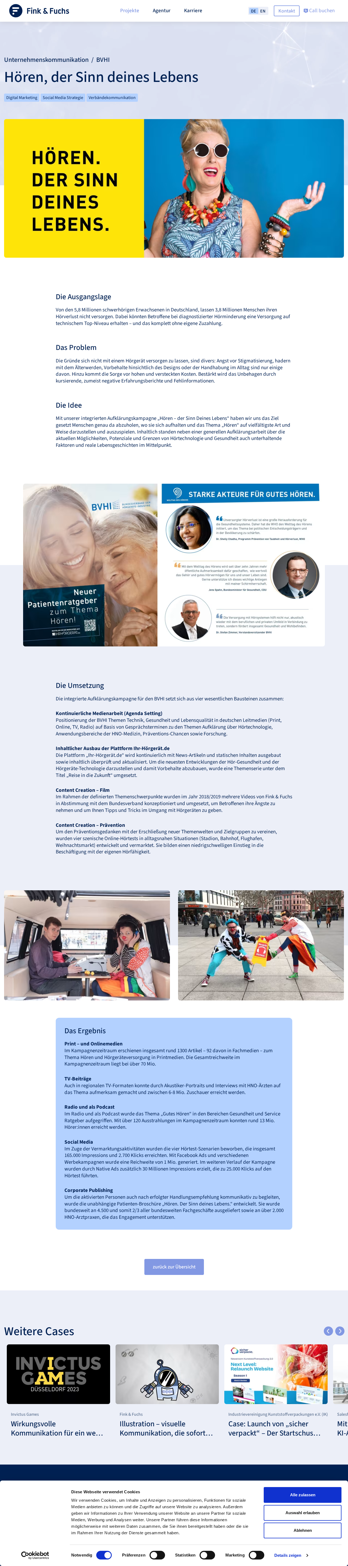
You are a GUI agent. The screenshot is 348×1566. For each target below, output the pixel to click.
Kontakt (286, 11)
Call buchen (321, 10)
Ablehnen (303, 1530)
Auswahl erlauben (302, 1512)
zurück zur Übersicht (174, 1267)
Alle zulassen (302, 1494)
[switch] (157, 1555)
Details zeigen (287, 1555)
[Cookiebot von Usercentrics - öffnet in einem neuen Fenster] (35, 1555)
